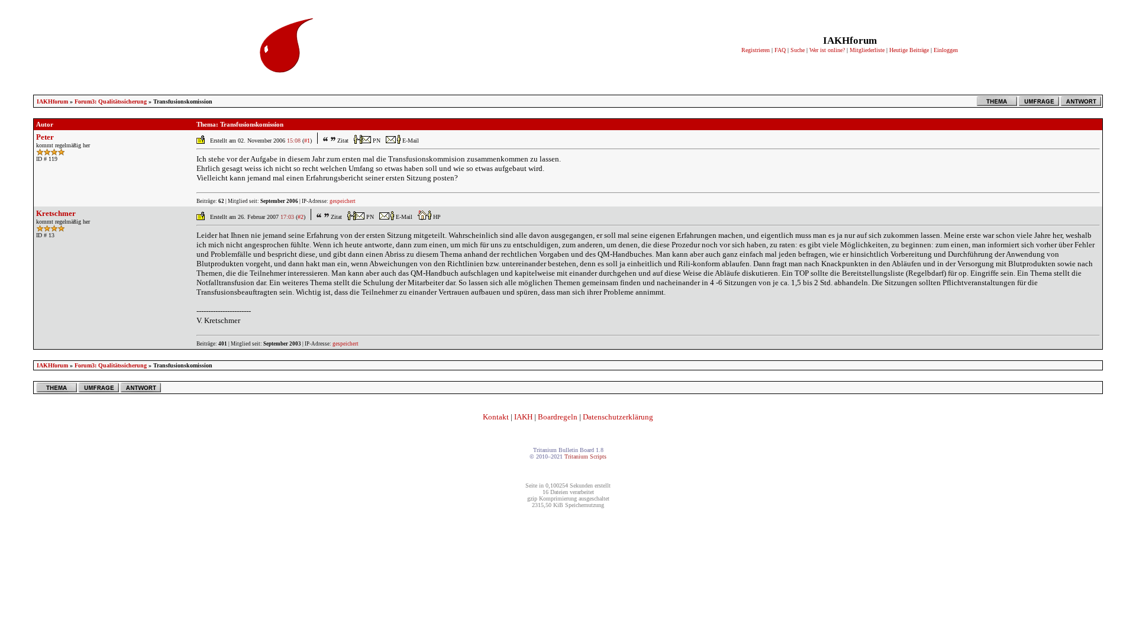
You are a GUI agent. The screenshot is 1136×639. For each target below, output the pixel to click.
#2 (301, 217)
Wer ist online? (827, 50)
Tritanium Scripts (585, 456)
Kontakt (496, 416)
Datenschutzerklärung (618, 416)
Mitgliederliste (867, 50)
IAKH (523, 416)
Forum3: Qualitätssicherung (111, 101)
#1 (307, 140)
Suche (797, 50)
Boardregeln (557, 416)
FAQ (780, 50)
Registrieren (755, 50)
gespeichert (343, 201)
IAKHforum (52, 101)
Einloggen (946, 50)
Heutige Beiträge (909, 50)
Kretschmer (56, 213)
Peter (45, 137)
